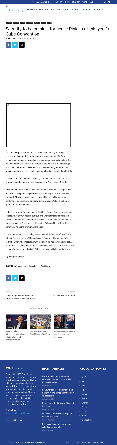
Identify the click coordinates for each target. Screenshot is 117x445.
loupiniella (33, 266)
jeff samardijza (20, 266)
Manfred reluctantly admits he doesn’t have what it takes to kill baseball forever (56, 379)
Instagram (98, 10)
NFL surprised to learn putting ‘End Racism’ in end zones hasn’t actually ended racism (58, 393)
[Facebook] (100, 2)
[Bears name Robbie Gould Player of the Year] (40, 321)
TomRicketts (46, 266)
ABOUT (59, 2)
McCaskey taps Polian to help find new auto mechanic (64, 334)
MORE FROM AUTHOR (39, 309)
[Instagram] (104, 2)
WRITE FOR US (87, 2)
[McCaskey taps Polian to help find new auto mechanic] (64, 321)
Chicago (31, 10)
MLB (41, 10)
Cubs (22, 23)
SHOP (66, 2)
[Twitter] (109, 2)
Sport (43, 23)
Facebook (86, 10)
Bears (33, 328)
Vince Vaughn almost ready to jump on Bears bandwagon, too (20, 297)
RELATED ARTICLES (16, 309)
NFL (52, 10)
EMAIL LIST (75, 2)
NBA (58, 10)
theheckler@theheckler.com (18, 413)
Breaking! (10, 328)
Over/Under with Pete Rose (62, 295)
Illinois (9, 23)
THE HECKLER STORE (71, 10)
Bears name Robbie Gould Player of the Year (58, 404)
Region (37, 23)
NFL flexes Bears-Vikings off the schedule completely (56, 425)
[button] (107, 9)
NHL (47, 10)
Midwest (29, 23)
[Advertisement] (98, 60)
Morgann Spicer (15, 38)
